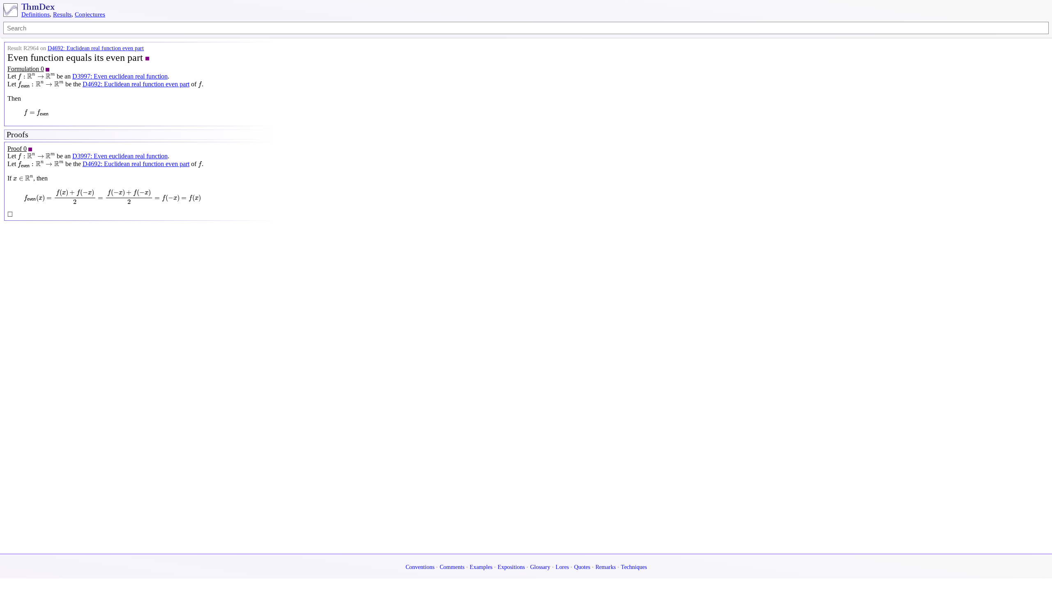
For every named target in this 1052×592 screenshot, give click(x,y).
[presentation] (36, 77)
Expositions (511, 567)
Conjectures (90, 14)
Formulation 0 (25, 68)
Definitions (35, 14)
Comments (452, 567)
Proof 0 (17, 148)
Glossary (540, 567)
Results (62, 14)
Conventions (420, 567)
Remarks (605, 567)
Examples (481, 567)
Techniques (634, 567)
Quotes (582, 567)
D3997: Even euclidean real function (120, 76)
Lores (562, 567)
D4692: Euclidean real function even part (96, 48)
